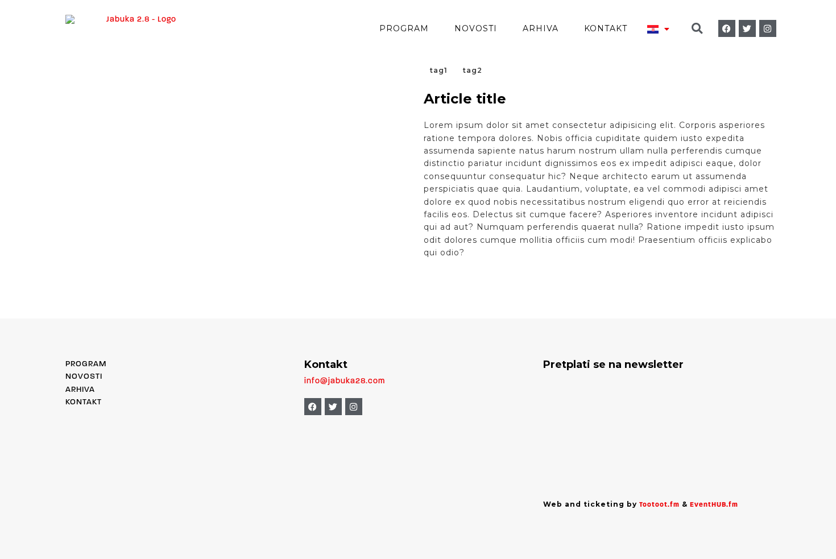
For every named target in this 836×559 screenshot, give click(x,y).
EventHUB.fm (714, 505)
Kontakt (605, 28)
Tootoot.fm (659, 505)
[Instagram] (767, 28)
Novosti (475, 28)
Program (404, 28)
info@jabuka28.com (344, 381)
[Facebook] (726, 28)
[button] (697, 29)
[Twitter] (747, 28)
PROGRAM (85, 364)
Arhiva (540, 28)
